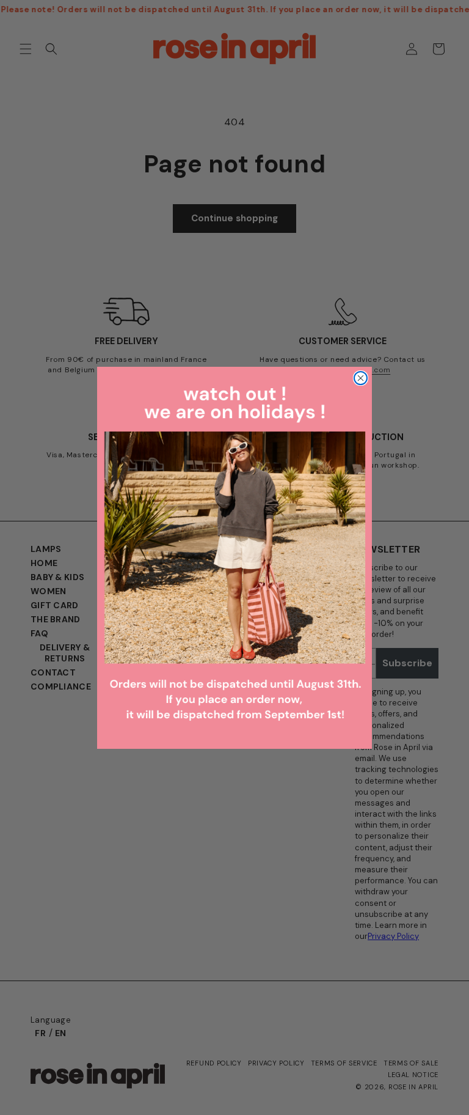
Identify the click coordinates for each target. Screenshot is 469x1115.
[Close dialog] (360, 378)
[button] (234, 558)
